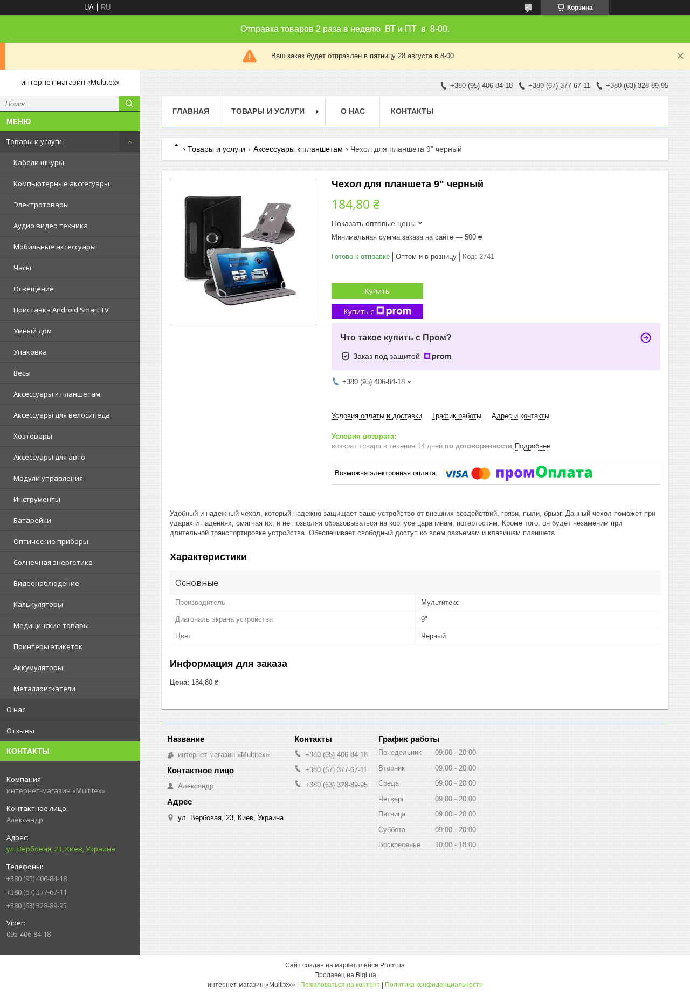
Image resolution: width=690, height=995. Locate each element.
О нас (15, 709)
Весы (22, 373)
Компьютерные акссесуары (61, 183)
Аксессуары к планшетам (56, 394)
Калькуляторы (38, 604)
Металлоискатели (44, 688)
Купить (377, 291)
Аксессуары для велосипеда (61, 415)
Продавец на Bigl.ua (345, 975)
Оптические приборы (50, 541)
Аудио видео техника (50, 225)
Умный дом (32, 331)
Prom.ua (392, 965)
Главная (190, 111)
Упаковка (30, 352)
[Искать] (129, 104)
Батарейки (32, 520)
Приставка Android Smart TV (61, 310)
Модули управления (48, 478)
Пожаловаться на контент (340, 985)
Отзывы (20, 730)
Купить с (359, 311)
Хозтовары (32, 436)
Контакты (412, 111)
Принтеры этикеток (47, 646)
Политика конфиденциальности (434, 985)
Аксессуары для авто (49, 457)
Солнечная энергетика (53, 562)
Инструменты (36, 499)
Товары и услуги (34, 141)
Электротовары (41, 204)
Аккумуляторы (38, 667)
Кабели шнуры (38, 162)
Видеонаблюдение (46, 583)
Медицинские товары (51, 625)
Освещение (33, 289)
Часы (22, 267)
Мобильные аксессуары (54, 246)
